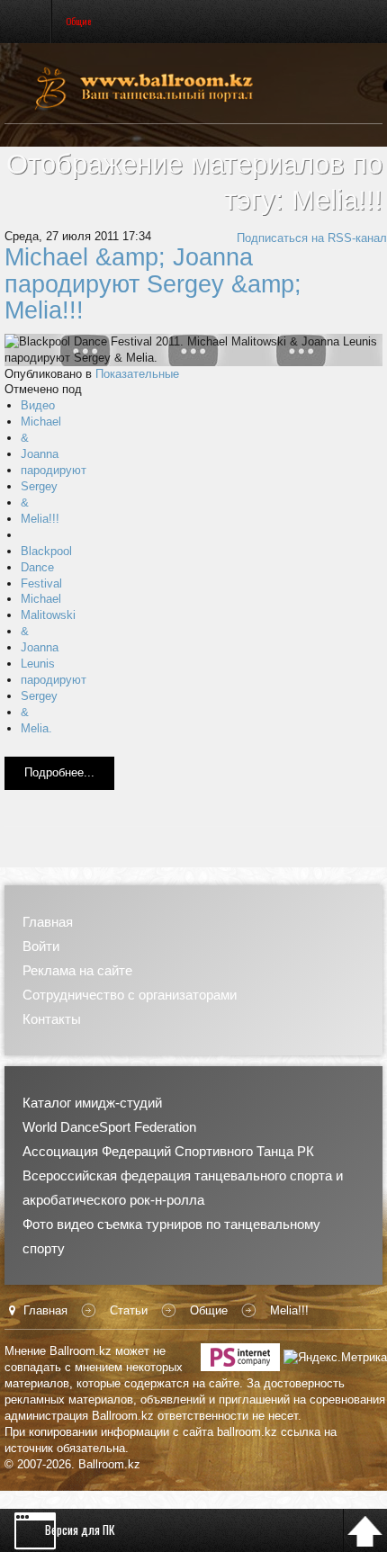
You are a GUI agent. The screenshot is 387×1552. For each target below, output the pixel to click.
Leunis (38, 663)
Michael (41, 421)
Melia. (36, 728)
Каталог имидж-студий (92, 1102)
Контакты (51, 1019)
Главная (47, 921)
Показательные (137, 374)
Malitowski (48, 615)
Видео (38, 405)
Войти (40, 946)
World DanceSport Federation (109, 1127)
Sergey (39, 486)
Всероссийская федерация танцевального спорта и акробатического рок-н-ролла (182, 1187)
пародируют (53, 470)
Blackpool (46, 551)
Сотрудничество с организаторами (129, 994)
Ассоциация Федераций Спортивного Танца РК (168, 1151)
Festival (41, 583)
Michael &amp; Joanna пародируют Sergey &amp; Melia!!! (153, 284)
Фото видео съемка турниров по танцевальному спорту (171, 1236)
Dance (37, 567)
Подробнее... (59, 772)
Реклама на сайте (77, 970)
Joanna (39, 454)
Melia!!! (40, 518)
